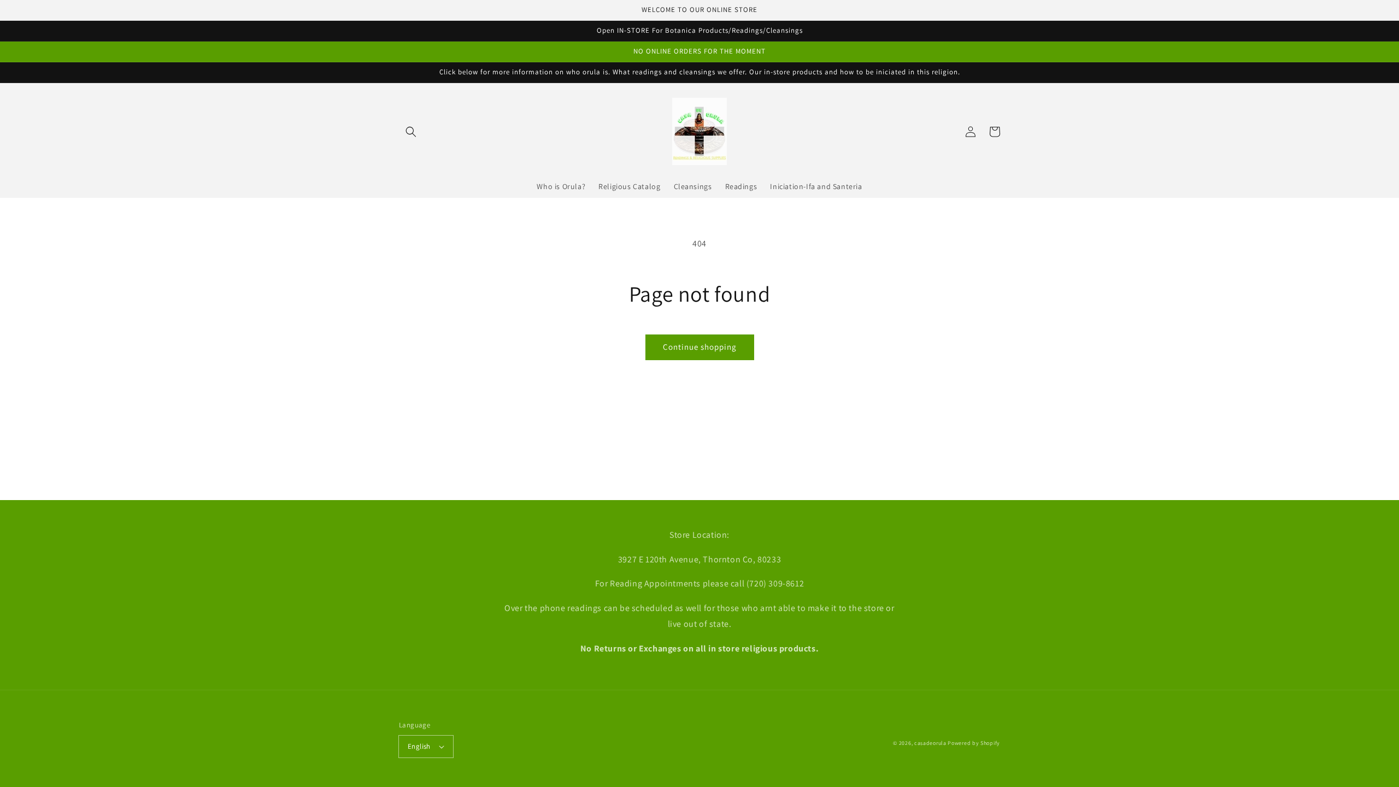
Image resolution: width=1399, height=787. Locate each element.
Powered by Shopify (974, 743)
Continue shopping (700, 347)
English (419, 746)
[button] (411, 132)
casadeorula (930, 743)
